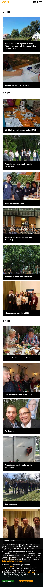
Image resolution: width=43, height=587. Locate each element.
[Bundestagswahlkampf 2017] (21, 190)
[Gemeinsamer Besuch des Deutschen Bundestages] (21, 227)
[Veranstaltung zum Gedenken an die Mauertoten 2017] (21, 154)
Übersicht (9, 566)
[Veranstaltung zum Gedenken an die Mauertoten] (21, 453)
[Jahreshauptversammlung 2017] (21, 300)
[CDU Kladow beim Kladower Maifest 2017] (21, 117)
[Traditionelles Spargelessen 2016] (21, 345)
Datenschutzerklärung (12, 561)
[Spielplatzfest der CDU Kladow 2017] (21, 263)
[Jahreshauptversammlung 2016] (21, 526)
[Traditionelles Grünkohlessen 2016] (21, 381)
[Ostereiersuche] (21, 487)
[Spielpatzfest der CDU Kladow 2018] (21, 72)
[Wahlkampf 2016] (21, 418)
